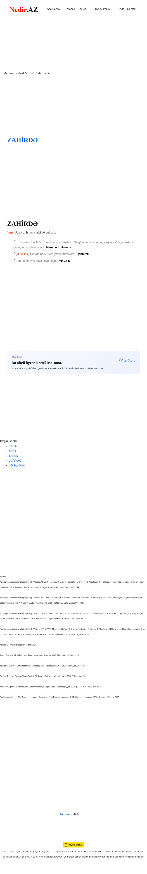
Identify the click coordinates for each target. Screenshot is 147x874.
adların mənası (6, 839)
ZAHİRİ (13, 445)
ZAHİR (13, 450)
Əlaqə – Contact (126, 8)
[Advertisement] (73, 44)
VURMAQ (15, 460)
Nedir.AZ (65, 814)
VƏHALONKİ (17, 465)
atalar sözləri (6, 834)
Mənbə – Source (76, 8)
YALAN (13, 455)
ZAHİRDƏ (22, 140)
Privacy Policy (101, 8)
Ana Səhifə (53, 8)
